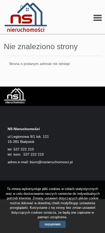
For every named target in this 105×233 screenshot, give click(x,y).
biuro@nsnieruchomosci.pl (51, 162)
